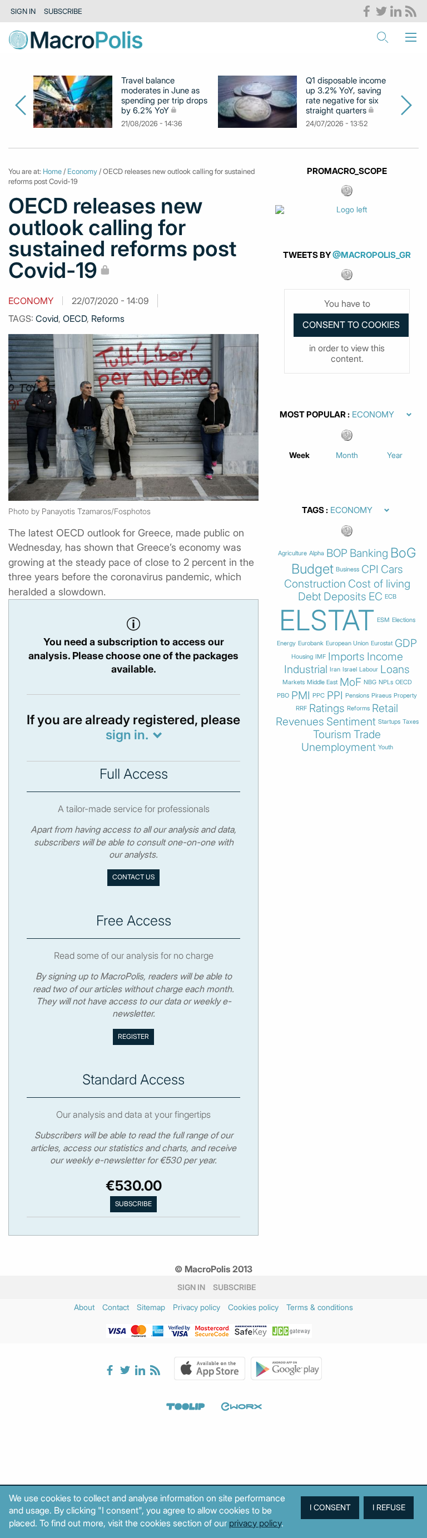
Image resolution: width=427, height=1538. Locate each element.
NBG (370, 682)
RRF (301, 708)
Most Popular (313, 415)
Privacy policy (196, 1307)
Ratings (327, 708)
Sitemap (151, 1307)
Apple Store (209, 1368)
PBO (283, 695)
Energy (286, 643)
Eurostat (382, 643)
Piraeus (381, 695)
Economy (82, 171)
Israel (349, 669)
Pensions (357, 695)
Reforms (108, 318)
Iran (335, 669)
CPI (370, 569)
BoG (403, 553)
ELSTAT (327, 620)
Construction (315, 584)
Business (347, 569)
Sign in (23, 11)
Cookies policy (253, 1307)
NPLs (386, 682)
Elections (403, 620)
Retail (385, 708)
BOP (336, 553)
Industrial (305, 669)
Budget (312, 569)
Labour (368, 669)
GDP (406, 643)
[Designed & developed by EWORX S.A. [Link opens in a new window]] (241, 1406)
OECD (75, 318)
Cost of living (379, 584)
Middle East (322, 682)
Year (395, 455)
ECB (390, 596)
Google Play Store (286, 1368)
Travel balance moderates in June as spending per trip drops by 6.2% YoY (164, 96)
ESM (383, 620)
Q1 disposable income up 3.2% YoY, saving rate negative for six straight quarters (346, 96)
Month (347, 455)
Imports (346, 656)
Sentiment (351, 721)
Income (385, 656)
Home (52, 171)
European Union (347, 643)
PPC (318, 695)
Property (405, 695)
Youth (385, 747)
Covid (47, 318)
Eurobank (311, 643)
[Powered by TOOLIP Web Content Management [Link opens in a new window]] (185, 1406)
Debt (309, 596)
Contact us (133, 877)
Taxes (411, 721)
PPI (335, 695)
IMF (320, 656)
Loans (395, 669)
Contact (115, 1307)
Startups (389, 721)
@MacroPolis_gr (371, 255)
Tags (313, 510)
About (84, 1307)
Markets (293, 682)
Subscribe (63, 11)
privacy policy (255, 1523)
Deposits (345, 596)
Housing (302, 656)
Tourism (332, 734)
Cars (392, 569)
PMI (300, 695)
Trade (367, 734)
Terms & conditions (319, 1307)
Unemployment (338, 747)
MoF (350, 682)
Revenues (300, 721)
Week (299, 455)
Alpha (316, 553)
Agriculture (292, 553)
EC (376, 596)
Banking (369, 553)
